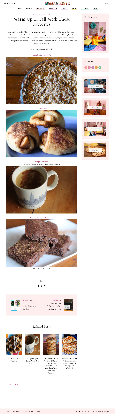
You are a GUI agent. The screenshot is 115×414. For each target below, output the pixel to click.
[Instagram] (89, 67)
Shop (95, 8)
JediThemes (106, 411)
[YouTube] (99, 67)
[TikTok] (96, 67)
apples (35, 15)
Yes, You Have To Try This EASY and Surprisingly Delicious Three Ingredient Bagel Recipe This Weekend (51, 366)
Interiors (40, 8)
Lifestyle (85, 8)
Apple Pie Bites (41, 108)
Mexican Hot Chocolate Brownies (41, 218)
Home (19, 8)
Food (74, 8)
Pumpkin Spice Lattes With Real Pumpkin (32, 361)
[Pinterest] (92, 67)
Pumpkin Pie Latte (41, 162)
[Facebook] (85, 67)
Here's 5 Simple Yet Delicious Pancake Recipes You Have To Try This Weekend (69, 363)
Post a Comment (14, 384)
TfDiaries (97, 411)
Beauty (64, 8)
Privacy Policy (28, 411)
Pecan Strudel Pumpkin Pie (42, 55)
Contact (16, 411)
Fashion (53, 8)
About (29, 8)
